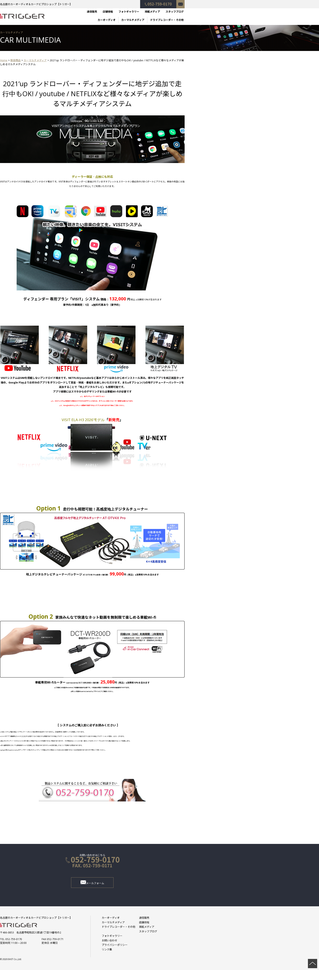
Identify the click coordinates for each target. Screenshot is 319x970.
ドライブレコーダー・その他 (167, 20)
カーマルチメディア (132, 20)
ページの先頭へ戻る (312, 963)
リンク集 (107, 949)
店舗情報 (108, 11)
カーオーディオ (107, 20)
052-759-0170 (158, 2)
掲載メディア (152, 11)
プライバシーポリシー (115, 945)
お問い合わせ (180, 2)
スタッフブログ (175, 11)
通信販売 (92, 11)
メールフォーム (95, 883)
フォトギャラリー (129, 11)
